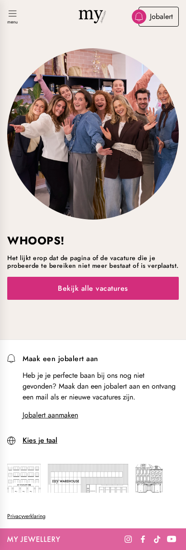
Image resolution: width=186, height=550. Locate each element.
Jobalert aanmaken (50, 415)
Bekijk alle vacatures (93, 288)
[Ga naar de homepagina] (93, 16)
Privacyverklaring (26, 516)
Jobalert (161, 16)
